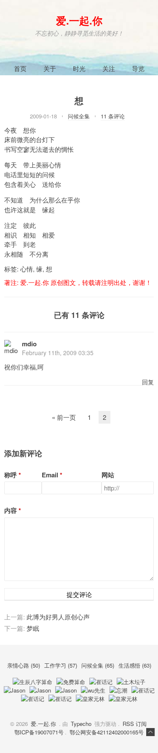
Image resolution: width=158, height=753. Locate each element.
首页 (20, 68)
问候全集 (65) (98, 665)
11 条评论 (113, 116)
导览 (138, 68)
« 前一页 (64, 417)
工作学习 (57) (61, 665)
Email (50, 475)
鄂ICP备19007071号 (39, 732)
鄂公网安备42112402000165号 (107, 732)
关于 (49, 68)
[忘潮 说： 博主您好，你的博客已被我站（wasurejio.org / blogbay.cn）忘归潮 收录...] (118, 690)
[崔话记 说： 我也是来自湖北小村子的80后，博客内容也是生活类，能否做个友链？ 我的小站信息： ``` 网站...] (33, 699)
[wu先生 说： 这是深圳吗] (93, 690)
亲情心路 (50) (24, 665)
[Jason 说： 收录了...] (40, 690)
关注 (108, 68)
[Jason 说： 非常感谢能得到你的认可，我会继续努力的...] (15, 690)
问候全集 (79, 116)
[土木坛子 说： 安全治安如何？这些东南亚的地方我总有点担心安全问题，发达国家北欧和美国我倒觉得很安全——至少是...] (131, 682)
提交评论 (79, 594)
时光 (79, 68)
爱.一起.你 (79, 20)
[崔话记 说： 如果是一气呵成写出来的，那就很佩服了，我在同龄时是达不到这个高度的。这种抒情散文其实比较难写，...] (143, 690)
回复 (148, 382)
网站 (108, 475)
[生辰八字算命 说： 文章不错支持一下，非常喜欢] (32, 682)
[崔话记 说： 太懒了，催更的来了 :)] (101, 682)
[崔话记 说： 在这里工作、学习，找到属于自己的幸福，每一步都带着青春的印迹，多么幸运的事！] (60, 699)
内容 (10, 510)
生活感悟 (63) (134, 665)
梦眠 (33, 628)
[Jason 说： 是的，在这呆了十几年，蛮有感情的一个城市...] (66, 690)
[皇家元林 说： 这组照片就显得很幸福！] (90, 699)
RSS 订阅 (135, 724)
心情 (26, 268)
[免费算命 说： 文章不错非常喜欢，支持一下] (70, 682)
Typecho (81, 724)
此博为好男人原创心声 (58, 616)
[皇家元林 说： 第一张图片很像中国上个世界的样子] (123, 699)
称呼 (10, 475)
